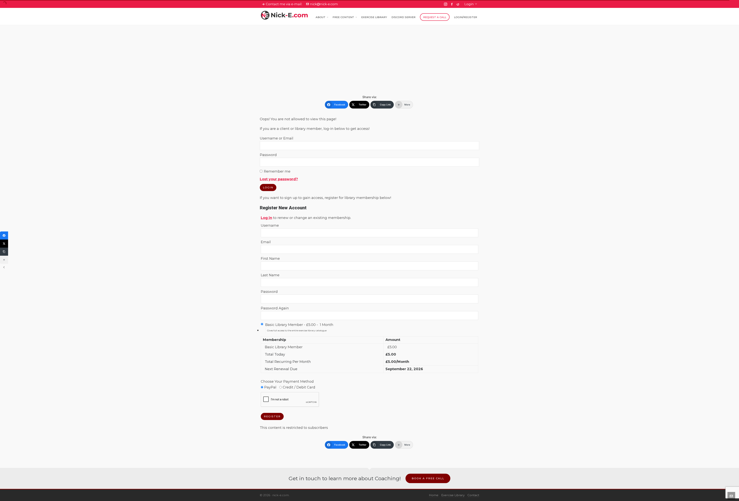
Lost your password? (279, 179)
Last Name (270, 275)
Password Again (275, 308)
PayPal (269, 387)
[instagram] (446, 4)
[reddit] (458, 4)
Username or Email (276, 138)
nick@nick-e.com (324, 4)
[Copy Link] (4, 252)
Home (433, 495)
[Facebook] (4, 235)
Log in (266, 218)
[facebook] (452, 4)
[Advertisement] (369, 66)
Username (270, 225)
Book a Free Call (428, 478)
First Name (270, 258)
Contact (473, 495)
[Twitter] (4, 244)
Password (268, 155)
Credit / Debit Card (298, 387)
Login (469, 4)
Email (266, 242)
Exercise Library (453, 495)
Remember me (277, 171)
